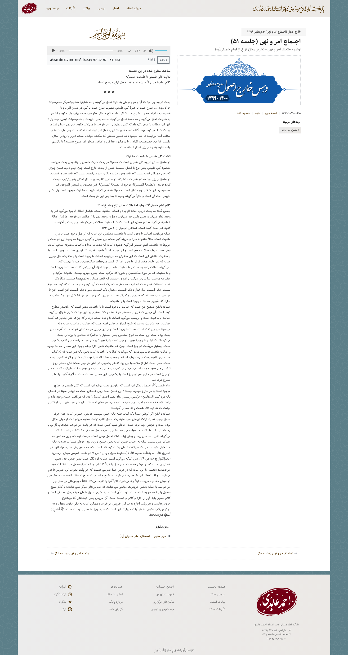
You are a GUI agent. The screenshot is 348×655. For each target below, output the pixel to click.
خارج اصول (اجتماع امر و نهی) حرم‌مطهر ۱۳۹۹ (274, 31)
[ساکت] (151, 50)
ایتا (64, 609)
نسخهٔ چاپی (271, 113)
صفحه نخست (216, 586)
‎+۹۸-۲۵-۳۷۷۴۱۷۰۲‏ (276, 639)
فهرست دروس (165, 594)
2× (144, 50)
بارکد (257, 113)
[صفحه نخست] (29, 8)
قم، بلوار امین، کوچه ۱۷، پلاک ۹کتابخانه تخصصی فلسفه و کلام (276, 632)
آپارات (62, 586)
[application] (108, 50)
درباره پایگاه (115, 601)
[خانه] (289, 8)
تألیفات (70, 8)
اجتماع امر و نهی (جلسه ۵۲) (70, 553)
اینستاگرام (60, 594)
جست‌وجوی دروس (162, 609)
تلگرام (62, 601)
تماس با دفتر (114, 594)
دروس (101, 8)
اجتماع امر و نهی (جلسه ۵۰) (277, 553)
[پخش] (53, 50)
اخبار (116, 8)
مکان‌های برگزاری (163, 601)
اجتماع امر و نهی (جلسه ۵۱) (266, 41)
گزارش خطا (116, 609)
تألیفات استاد (217, 609)
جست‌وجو (52, 8)
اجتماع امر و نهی (290, 130)
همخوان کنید (243, 113)
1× (129, 50)
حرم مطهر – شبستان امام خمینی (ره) (143, 536)
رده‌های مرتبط (291, 121)
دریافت (163, 60)
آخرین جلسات (165, 586)
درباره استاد (133, 8)
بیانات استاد (217, 601)
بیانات (86, 8)
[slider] (161, 50)
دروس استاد (217, 594)
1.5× (137, 50)
